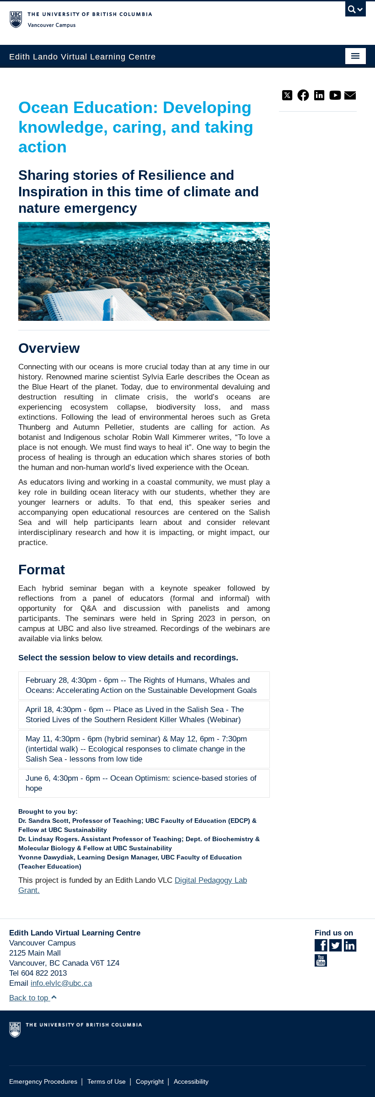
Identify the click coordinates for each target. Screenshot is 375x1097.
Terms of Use (106, 1081)
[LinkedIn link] (350, 948)
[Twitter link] (335, 948)
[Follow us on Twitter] (287, 94)
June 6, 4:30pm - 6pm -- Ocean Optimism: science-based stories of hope (141, 783)
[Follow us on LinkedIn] (319, 94)
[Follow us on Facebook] (303, 94)
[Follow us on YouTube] (335, 94)
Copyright (150, 1081)
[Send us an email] (350, 94)
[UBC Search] (355, 11)
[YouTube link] (321, 963)
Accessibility (191, 1081)
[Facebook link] (321, 948)
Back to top (29, 998)
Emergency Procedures (43, 1081)
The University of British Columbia (160, 18)
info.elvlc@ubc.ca (61, 983)
